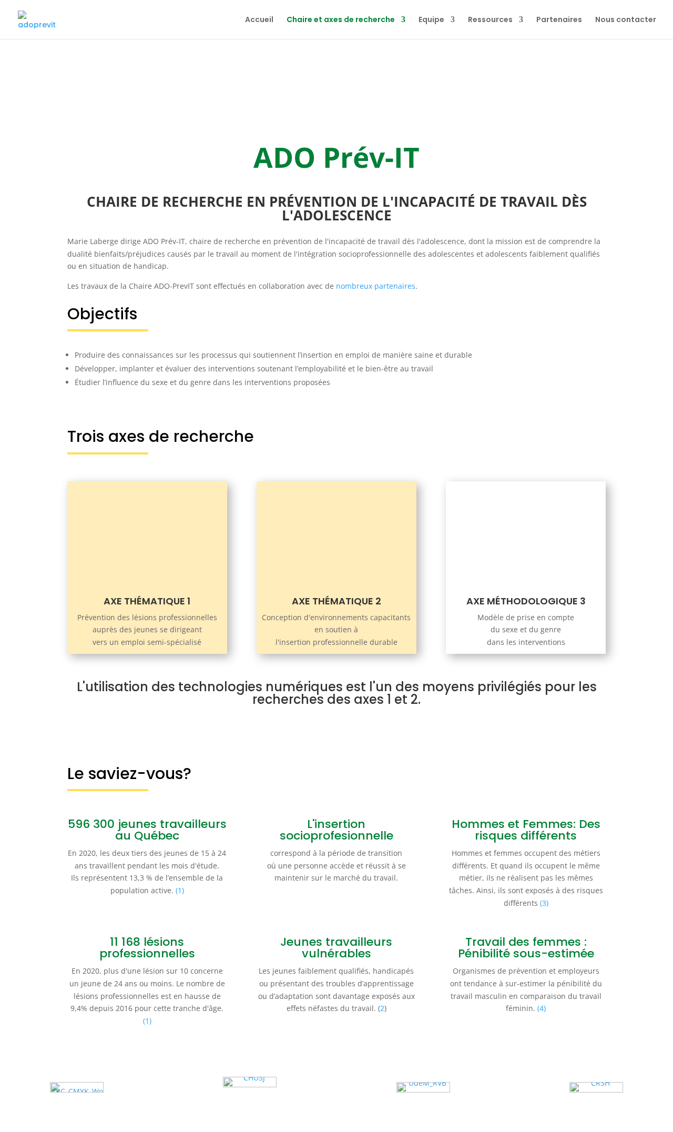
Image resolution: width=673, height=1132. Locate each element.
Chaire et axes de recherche (341, 20)
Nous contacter (625, 20)
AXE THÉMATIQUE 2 (336, 601)
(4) (541, 1008)
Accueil (259, 20)
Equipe (431, 20)
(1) (180, 890)
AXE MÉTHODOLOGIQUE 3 (526, 601)
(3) (544, 903)
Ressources (490, 20)
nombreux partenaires (375, 286)
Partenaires (559, 20)
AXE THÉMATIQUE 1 (147, 601)
